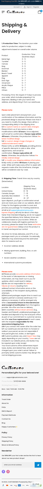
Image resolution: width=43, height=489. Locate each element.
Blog (3, 423)
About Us (5, 403)
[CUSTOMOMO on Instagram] (8, 471)
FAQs (4, 407)
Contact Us (6, 419)
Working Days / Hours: (10, 385)
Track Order (6, 399)
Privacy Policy (7, 437)
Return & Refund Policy (10, 445)
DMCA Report (7, 411)
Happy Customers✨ (9, 427)
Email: (4, 377)
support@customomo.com (17, 377)
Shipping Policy (7, 441)
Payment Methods (9, 415)
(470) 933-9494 (20, 381)
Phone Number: (7, 381)
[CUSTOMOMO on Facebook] (3, 471)
